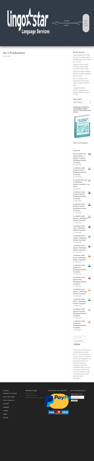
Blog (76, 23)
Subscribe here (77, 394)
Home (53, 23)
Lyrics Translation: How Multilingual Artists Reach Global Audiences (81, 81)
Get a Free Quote (86, 23)
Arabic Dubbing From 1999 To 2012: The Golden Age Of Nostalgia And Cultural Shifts (82, 57)
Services (61, 23)
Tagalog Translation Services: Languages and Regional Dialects (80, 90)
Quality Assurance (31, 395)
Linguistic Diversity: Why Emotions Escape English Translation (80, 66)
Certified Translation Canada (67, 23)
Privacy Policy (29, 393)
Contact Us (80, 23)
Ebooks (73, 23)
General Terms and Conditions (34, 398)
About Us (57, 23)
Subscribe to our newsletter (80, 337)
